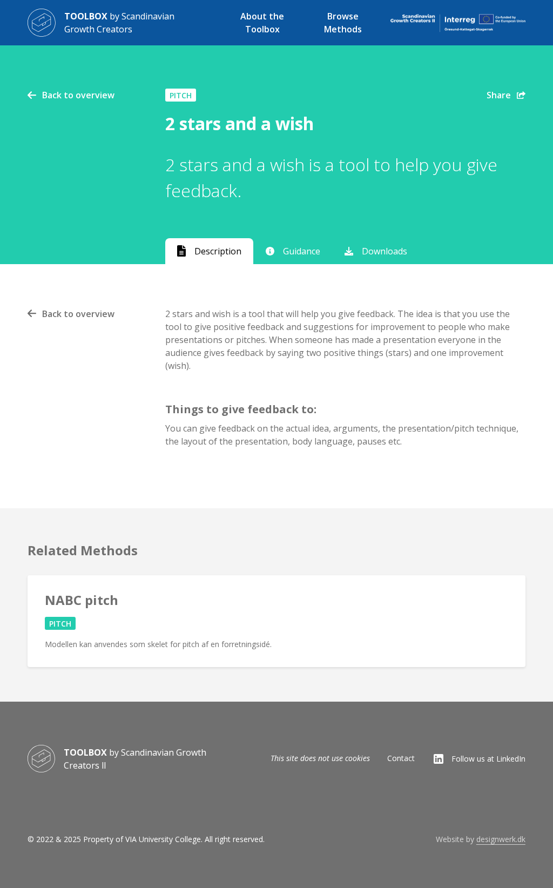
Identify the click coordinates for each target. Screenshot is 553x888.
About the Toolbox (262, 22)
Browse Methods (343, 22)
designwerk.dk (500, 839)
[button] (506, 97)
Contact (401, 758)
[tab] (209, 251)
